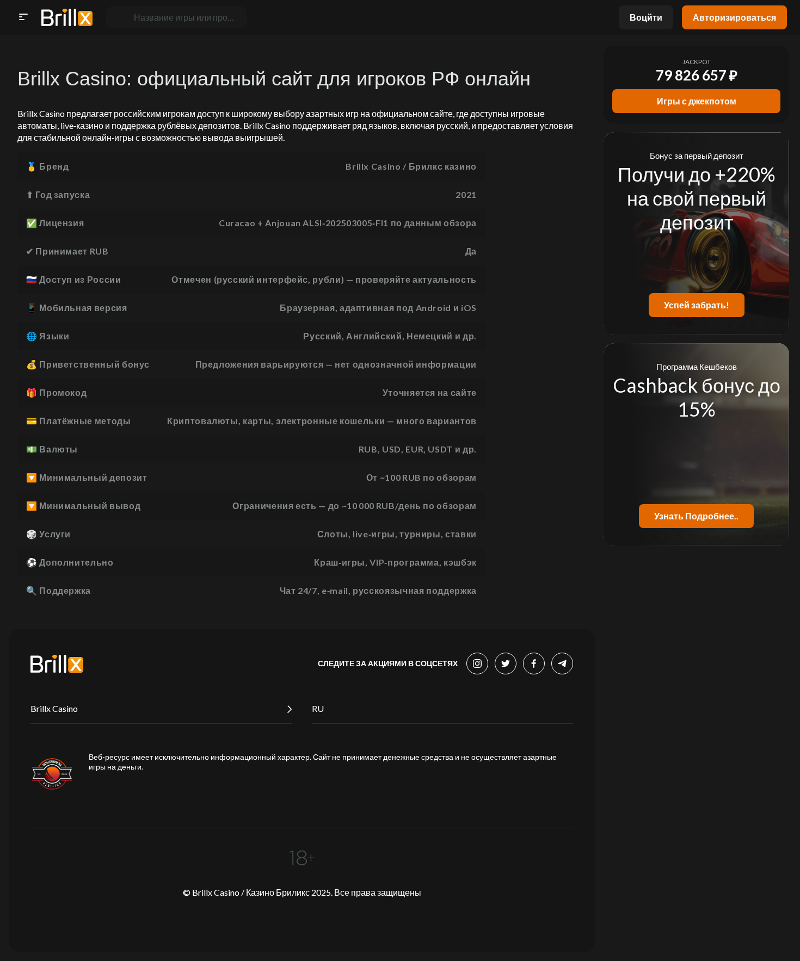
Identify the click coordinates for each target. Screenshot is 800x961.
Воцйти (646, 17)
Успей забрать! (696, 305)
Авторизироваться (734, 17)
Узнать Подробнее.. (696, 516)
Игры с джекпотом (696, 101)
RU (318, 708)
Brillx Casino (54, 708)
